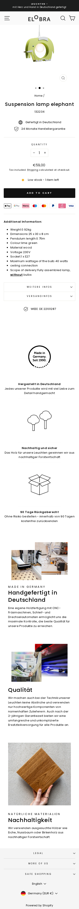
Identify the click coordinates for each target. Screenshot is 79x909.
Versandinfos (39, 296)
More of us (38, 863)
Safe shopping (38, 874)
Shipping (32, 170)
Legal (38, 853)
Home (38, 96)
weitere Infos (39, 287)
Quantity (39, 144)
